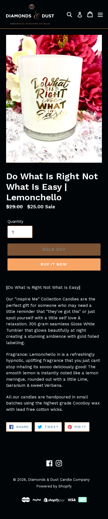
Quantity (15, 221)
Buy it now (54, 264)
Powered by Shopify (54, 486)
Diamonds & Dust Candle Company (59, 480)
